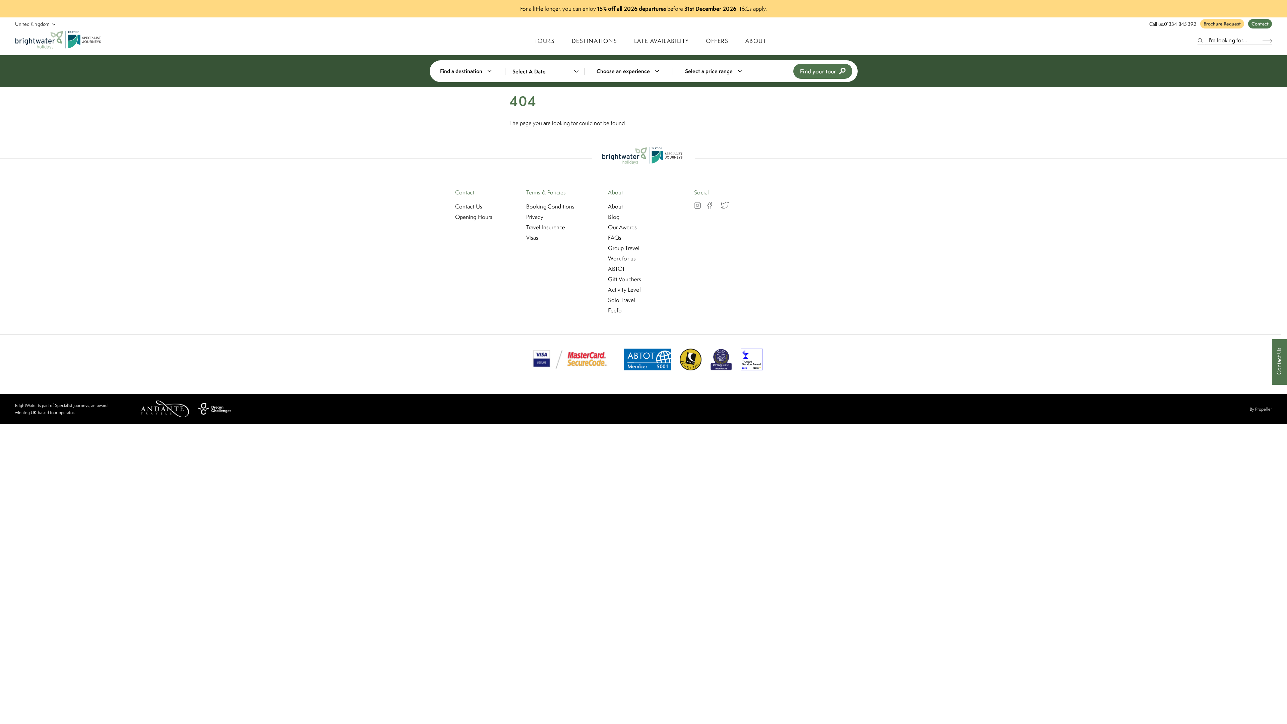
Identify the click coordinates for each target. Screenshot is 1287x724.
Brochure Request (1222, 24)
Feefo (615, 310)
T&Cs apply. (753, 8)
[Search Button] (1267, 41)
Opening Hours (474, 217)
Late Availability (661, 41)
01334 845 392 (1180, 24)
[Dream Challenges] (214, 409)
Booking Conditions (550, 206)
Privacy (534, 217)
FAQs (614, 237)
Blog (613, 217)
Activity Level (624, 289)
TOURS (545, 41)
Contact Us (469, 206)
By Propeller (1261, 409)
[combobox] (470, 71)
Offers (717, 41)
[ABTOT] (647, 368)
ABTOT (616, 269)
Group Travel (623, 248)
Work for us (622, 258)
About (756, 41)
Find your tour (818, 71)
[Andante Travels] (165, 409)
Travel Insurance (545, 227)
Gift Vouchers (624, 279)
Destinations (594, 41)
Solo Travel (621, 300)
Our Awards (622, 227)
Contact (1260, 24)
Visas (532, 237)
